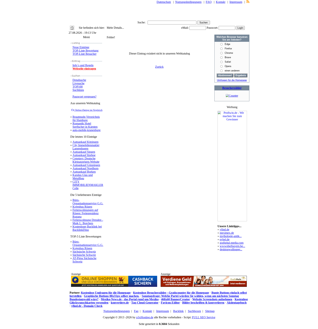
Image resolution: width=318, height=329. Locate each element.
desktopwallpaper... (231, 249)
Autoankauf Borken (84, 171)
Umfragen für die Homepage (232, 80)
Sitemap (210, 311)
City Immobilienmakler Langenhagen (86, 147)
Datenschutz (164, 1)
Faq (136, 311)
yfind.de (224, 229)
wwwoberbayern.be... (232, 246)
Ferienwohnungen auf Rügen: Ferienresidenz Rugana (86, 213)
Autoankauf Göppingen (86, 165)
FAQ (209, 1)
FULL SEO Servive (203, 317)
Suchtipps (78, 90)
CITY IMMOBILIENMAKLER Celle (88, 185)
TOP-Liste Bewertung (85, 50)
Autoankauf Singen (84, 151)
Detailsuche (79, 80)
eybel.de (224, 239)
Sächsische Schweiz (84, 251)
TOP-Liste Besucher (84, 53)
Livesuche (78, 83)
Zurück (159, 66)
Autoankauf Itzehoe (84, 155)
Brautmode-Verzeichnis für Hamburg (86, 118)
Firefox (228, 48)
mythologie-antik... (231, 236)
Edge (227, 44)
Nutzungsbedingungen (188, 1)
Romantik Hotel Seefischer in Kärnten (85, 125)
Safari (228, 61)
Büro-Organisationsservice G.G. (88, 201)
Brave (228, 57)
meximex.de (227, 232)
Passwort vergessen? (84, 96)
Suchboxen (194, 311)
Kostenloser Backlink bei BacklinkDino (87, 228)
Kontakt (220, 1)
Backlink (178, 311)
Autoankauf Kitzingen (85, 141)
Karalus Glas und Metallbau (83, 176)
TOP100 (78, 86)
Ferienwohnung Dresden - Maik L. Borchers (88, 221)
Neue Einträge (81, 47)
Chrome (229, 53)
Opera (228, 66)
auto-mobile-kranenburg (86, 130)
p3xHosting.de (144, 317)
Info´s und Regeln (83, 65)
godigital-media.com (231, 242)
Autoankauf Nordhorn (85, 168)
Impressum (235, 1)
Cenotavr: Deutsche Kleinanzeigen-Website (86, 160)
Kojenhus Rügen (82, 206)
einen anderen (232, 70)
